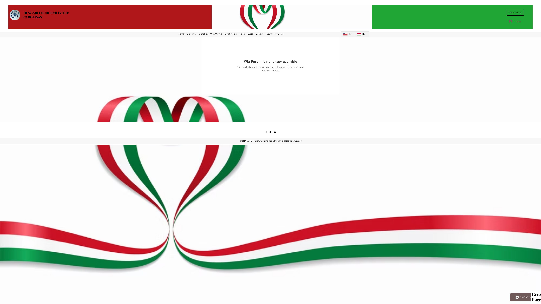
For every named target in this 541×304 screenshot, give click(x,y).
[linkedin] (274, 131)
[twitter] (270, 131)
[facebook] (266, 131)
